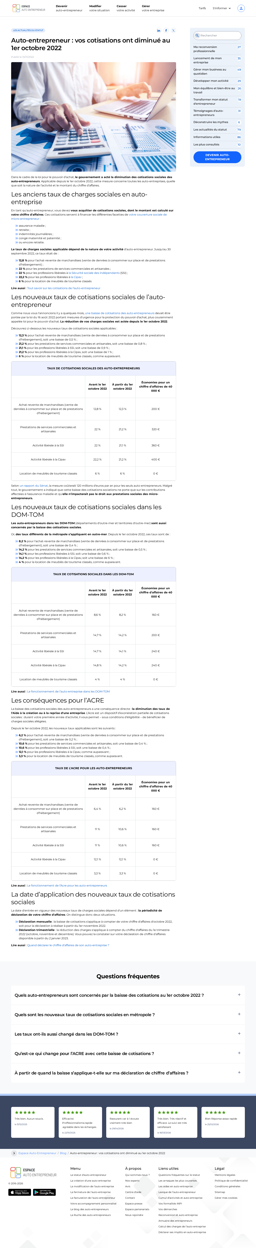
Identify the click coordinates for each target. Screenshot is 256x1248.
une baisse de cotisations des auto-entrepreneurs (119, 313)
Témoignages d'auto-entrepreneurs (208, 113)
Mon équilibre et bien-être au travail (214, 90)
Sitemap (220, 1192)
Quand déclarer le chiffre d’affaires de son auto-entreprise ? (68, 945)
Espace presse (133, 1203)
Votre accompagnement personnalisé (93, 1203)
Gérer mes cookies (226, 1197)
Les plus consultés (206, 144)
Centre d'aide (133, 1192)
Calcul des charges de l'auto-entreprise (182, 1226)
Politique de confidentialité (231, 1180)
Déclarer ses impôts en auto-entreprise (182, 1232)
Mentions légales (225, 1174)
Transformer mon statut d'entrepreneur (210, 101)
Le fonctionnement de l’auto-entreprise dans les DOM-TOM (68, 691)
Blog (63, 1153)
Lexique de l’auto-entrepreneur (177, 1192)
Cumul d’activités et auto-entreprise (180, 1197)
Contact (130, 1197)
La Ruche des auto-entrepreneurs (90, 1215)
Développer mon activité (210, 80)
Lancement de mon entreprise (207, 60)
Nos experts (132, 1180)
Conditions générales (227, 1186)
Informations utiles (206, 137)
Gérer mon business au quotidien (209, 71)
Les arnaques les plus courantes (177, 1180)
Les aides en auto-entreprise (175, 1186)
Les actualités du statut (210, 129)
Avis (127, 1186)
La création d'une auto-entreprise (90, 1180)
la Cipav (76, 277)
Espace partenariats (137, 1209)
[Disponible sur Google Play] (44, 1192)
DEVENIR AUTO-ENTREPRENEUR (217, 157)
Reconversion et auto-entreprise (178, 1215)
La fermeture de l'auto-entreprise (90, 1192)
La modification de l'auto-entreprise (92, 1186)
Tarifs (202, 8)
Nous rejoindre (134, 1215)
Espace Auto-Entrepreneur (37, 1153)
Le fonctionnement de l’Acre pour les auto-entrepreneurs (67, 885)
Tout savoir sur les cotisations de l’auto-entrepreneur (63, 288)
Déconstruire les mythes (210, 122)
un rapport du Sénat (34, 485)
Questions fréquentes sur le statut (179, 1174)
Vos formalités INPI (170, 1203)
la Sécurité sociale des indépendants (94, 273)
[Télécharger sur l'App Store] (19, 1192)
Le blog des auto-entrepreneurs (89, 1209)
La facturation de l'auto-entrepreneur (92, 1197)
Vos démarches (167, 1209)
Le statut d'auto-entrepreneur (88, 1174)
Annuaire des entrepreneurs (175, 1220)
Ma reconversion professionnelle (205, 49)
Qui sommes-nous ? (137, 1174)
